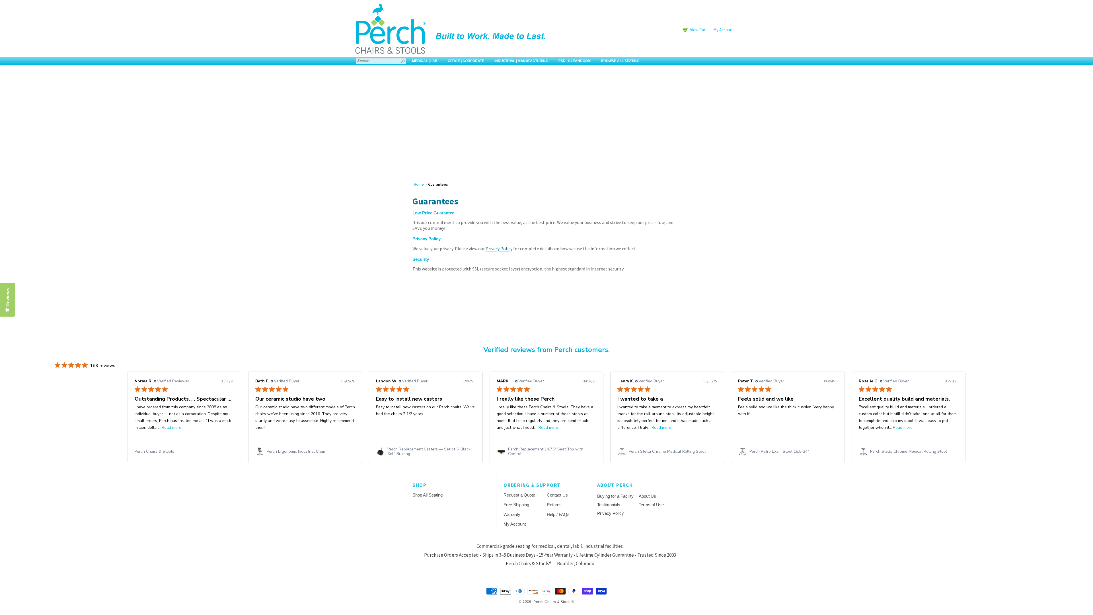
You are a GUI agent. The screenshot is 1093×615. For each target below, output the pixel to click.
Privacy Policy (499, 248)
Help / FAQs (558, 514)
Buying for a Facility (615, 496)
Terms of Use (651, 504)
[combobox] (381, 61)
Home (419, 184)
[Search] (403, 61)
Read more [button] (171, 427)
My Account (723, 29)
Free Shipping (516, 504)
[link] (184, 451)
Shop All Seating (427, 495)
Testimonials (608, 504)
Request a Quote (519, 495)
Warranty (512, 514)
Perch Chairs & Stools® (553, 602)
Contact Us (557, 495)
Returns (554, 504)
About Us (647, 496)
